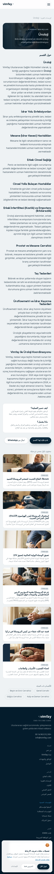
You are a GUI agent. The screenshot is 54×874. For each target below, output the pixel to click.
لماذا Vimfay (46, 755)
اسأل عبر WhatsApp (16, 440)
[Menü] (48, 4)
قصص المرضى (46, 794)
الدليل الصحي (46, 790)
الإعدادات (14, 866)
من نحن (48, 750)
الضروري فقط (28, 866)
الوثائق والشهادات (45, 759)
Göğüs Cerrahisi (14, 697)
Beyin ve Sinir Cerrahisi (20, 691)
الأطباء (49, 785)
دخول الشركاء (46, 820)
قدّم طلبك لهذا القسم (40, 440)
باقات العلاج (47, 776)
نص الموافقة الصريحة (43, 837)
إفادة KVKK (46, 833)
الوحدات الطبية (46, 18)
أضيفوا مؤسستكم (45, 807)
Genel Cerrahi (42, 691)
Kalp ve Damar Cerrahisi (38, 697)
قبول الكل (43, 866)
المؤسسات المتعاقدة (44, 811)
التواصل (48, 763)
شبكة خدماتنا (46, 816)
